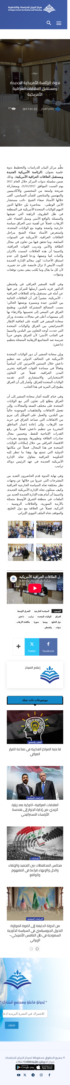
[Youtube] (19, 1075)
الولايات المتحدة (44, 616)
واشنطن (48, 627)
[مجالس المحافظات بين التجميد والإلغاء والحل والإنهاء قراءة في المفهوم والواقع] (35, 843)
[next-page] (37, 948)
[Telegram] (33, 1075)
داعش (21, 616)
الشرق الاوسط (23, 611)
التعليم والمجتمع (35, 742)
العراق (58, 616)
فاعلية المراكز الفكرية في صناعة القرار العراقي (35, 751)
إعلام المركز (47, 109)
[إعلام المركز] (58, 109)
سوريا (36, 621)
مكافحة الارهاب (23, 621)
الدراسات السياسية (35, 798)
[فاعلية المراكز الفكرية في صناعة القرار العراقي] (35, 727)
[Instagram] (41, 1075)
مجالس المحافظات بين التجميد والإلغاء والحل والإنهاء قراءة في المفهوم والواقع (35, 870)
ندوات (35, 73)
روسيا (45, 621)
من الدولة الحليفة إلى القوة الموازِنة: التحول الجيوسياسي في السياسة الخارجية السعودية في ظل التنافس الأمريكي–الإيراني (35, 933)
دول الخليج (56, 621)
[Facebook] (49, 1075)
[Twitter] (25, 1075)
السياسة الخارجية (41, 611)
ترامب (31, 616)
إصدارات (35, 858)
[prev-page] (31, 948)
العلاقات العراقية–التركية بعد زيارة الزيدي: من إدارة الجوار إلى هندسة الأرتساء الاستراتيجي (35, 810)
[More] (19, 647)
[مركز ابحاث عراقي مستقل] (32, 9)
